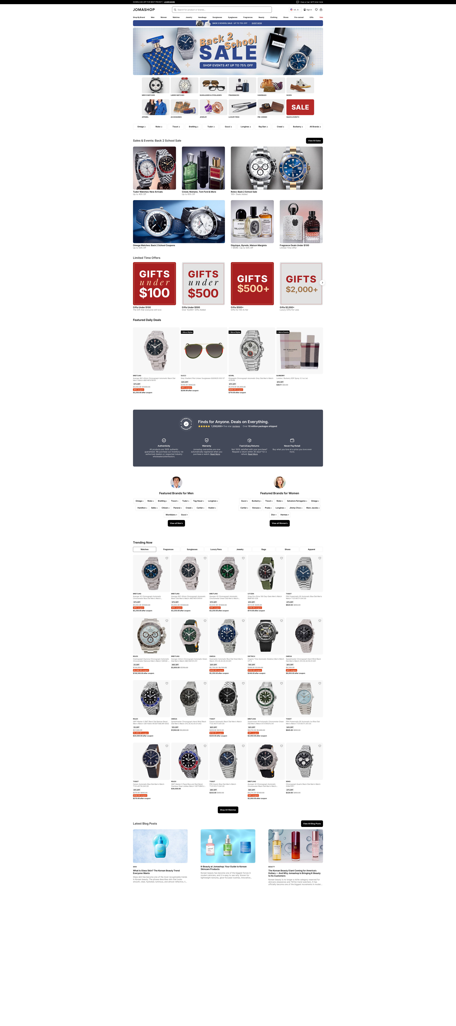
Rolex (158, 126)
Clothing (273, 17)
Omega (140, 126)
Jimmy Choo (295, 508)
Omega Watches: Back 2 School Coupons (154, 245)
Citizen (165, 508)
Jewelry (189, 17)
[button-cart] (321, 9)
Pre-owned (299, 17)
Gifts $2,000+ (287, 307)
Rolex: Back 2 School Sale (244, 192)
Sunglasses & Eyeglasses (211, 95)
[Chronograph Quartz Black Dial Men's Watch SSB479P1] (320, 746)
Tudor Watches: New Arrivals (148, 192)
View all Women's (280, 523)
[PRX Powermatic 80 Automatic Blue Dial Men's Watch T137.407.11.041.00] (320, 558)
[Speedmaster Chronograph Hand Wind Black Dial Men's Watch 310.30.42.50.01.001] (320, 620)
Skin (135, 867)
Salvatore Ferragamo (296, 501)
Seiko (153, 508)
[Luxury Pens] (242, 107)
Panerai (176, 508)
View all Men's (176, 523)
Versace (255, 508)
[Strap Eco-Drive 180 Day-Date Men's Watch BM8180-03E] (281, 558)
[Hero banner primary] (228, 51)
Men (152, 17)
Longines (245, 126)
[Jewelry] (213, 107)
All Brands (314, 126)
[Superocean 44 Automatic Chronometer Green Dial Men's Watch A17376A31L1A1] (281, 683)
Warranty (206, 446)
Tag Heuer (198, 501)
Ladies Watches (177, 95)
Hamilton (142, 508)
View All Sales (314, 140)
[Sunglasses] (213, 85)
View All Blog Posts (312, 823)
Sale (321, 17)
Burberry (297, 126)
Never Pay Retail (292, 446)
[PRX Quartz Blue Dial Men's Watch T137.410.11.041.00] (243, 746)
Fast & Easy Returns (249, 446)
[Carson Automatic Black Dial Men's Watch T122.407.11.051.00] (243, 683)
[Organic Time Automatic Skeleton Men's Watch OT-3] (281, 620)
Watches (176, 17)
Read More (215, 454)
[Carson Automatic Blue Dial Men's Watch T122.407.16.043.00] (167, 746)
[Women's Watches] (184, 85)
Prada (267, 508)
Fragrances (248, 17)
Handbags (202, 17)
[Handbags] (271, 85)
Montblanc (171, 514)
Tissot (175, 126)
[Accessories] (184, 107)
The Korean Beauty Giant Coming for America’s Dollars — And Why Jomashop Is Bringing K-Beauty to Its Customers (294, 873)
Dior (273, 514)
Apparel (145, 117)
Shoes (285, 17)
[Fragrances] (242, 85)
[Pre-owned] (271, 107)
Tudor (210, 126)
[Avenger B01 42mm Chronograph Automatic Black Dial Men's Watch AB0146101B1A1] (205, 558)
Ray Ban (262, 126)
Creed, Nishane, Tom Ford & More (199, 192)
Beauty (261, 17)
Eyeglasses (232, 17)
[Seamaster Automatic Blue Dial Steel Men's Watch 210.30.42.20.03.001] (243, 620)
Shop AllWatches (228, 810)
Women (164, 17)
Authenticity (164, 446)
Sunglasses (217, 17)
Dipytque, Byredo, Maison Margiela (249, 245)
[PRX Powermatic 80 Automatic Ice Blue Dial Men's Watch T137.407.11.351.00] (320, 683)
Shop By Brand (139, 17)
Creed (279, 126)
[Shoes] (300, 85)
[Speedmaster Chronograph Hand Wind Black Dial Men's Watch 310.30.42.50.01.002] (205, 683)
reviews (236, 426)
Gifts (312, 17)
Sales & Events (292, 117)
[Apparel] (156, 107)
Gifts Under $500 (191, 307)
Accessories (176, 117)
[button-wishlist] (316, 9)
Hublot (211, 508)
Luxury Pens (234, 117)
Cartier (200, 508)
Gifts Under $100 (142, 307)
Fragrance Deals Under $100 (294, 245)
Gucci (227, 126)
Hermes (283, 514)
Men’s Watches (148, 95)
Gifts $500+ (237, 307)
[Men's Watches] (156, 85)
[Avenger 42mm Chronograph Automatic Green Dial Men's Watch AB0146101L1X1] (205, 620)
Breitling (193, 126)
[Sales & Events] (300, 107)
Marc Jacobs (312, 508)
